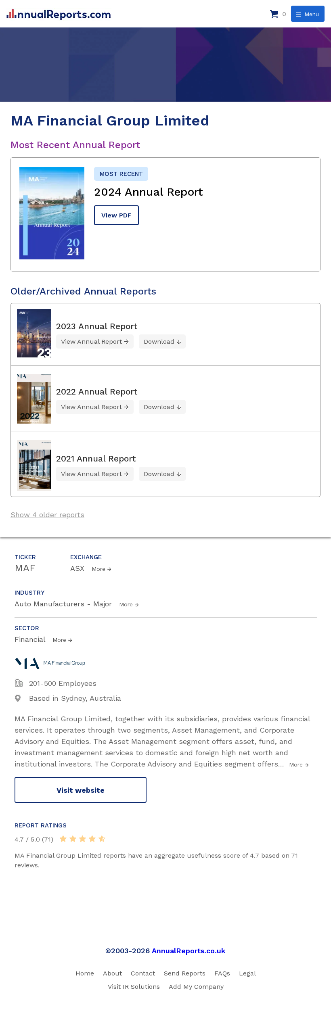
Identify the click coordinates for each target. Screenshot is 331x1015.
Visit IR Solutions (134, 986)
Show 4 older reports (47, 514)
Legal (247, 973)
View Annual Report (91, 341)
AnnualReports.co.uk (189, 950)
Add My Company (196, 986)
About (112, 973)
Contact (143, 973)
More (98, 569)
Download (159, 341)
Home (84, 973)
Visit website (81, 790)
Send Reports (184, 973)
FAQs (222, 973)
